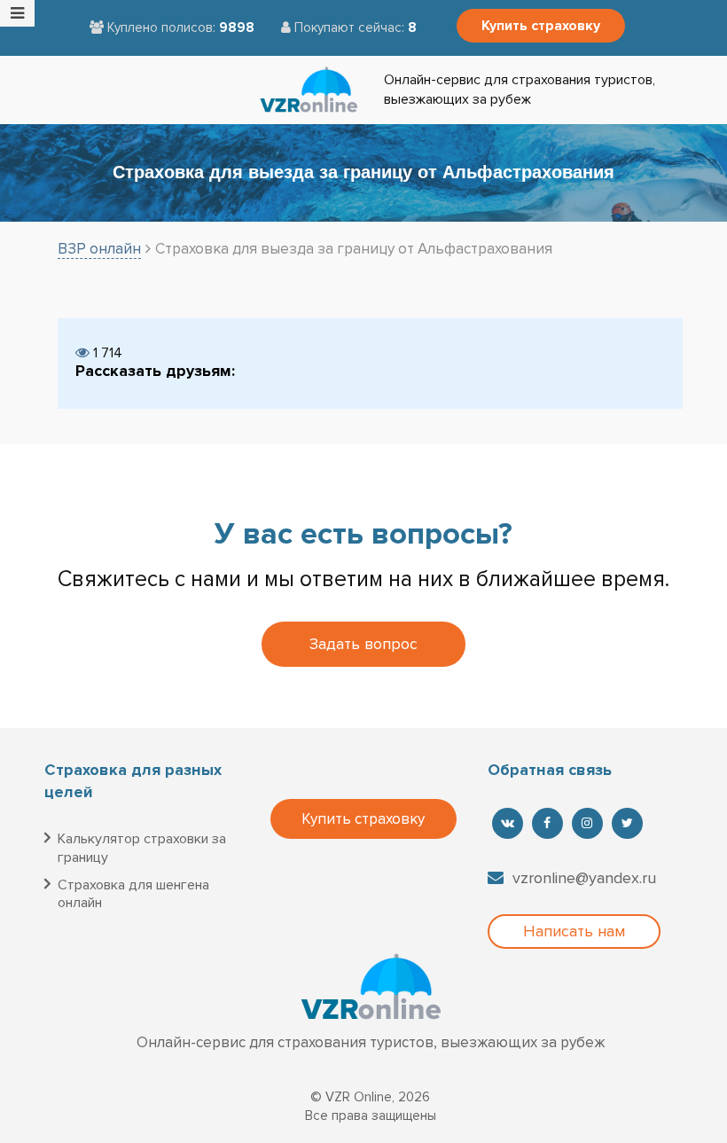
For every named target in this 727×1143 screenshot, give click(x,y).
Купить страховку (540, 26)
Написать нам (574, 931)
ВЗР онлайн (99, 248)
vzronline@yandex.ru (584, 878)
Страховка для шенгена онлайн (133, 894)
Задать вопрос (363, 644)
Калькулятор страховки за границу (142, 848)
